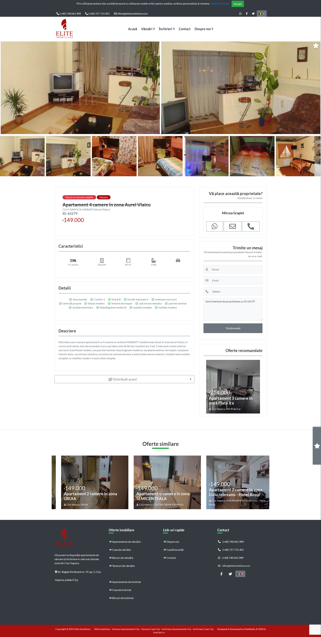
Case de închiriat (121, 589)
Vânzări (146, 29)
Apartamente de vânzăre (126, 541)
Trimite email (233, 328)
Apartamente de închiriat (126, 581)
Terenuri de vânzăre (123, 565)
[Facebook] (247, 13)
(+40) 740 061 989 (70, 13)
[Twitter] (253, 13)
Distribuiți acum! (125, 379)
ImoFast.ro (159, 632)
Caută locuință (174, 549)
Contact (185, 29)
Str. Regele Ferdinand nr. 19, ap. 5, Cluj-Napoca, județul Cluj (78, 573)
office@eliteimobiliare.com (132, 13)
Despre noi (203, 29)
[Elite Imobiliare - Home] (64, 29)
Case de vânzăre (121, 549)
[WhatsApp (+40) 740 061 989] (240, 13)
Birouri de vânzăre (122, 557)
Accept (238, 3)
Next (315, 87)
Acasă (132, 29)
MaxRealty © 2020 (254, 629)
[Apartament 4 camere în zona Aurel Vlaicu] (80, 88)
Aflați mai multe (220, 3)
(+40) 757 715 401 (99, 13)
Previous (6, 87)
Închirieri (165, 29)
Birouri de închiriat (123, 597)
